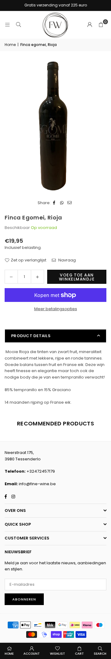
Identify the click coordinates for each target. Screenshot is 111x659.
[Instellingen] (89, 24)
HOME (9, 653)
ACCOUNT (31, 653)
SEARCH (100, 653)
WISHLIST (57, 653)
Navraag (66, 260)
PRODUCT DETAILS (31, 336)
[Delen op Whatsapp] (62, 203)
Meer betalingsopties (55, 309)
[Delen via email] (70, 203)
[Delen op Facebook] (54, 203)
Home (10, 44)
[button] (100, 24)
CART (79, 653)
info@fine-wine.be (37, 484)
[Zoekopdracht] (18, 25)
